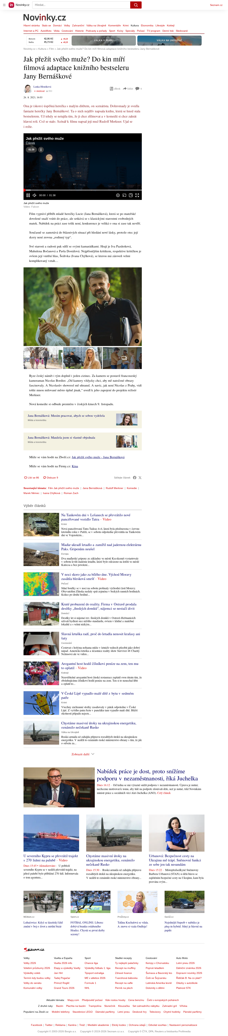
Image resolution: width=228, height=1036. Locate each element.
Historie (79, 30)
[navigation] (4, 5)
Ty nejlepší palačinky (126, 963)
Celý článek (164, 793)
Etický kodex (119, 1025)
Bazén (59, 1005)
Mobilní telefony (61, 1011)
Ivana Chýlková (51, 493)
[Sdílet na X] (140, 477)
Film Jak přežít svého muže (63, 488)
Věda (56, 30)
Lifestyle (160, 25)
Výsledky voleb (32, 973)
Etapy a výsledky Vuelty (67, 968)
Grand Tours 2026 (64, 988)
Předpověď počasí (92, 1000)
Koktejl (170, 25)
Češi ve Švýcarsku (156, 978)
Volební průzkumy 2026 (37, 968)
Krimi (126, 25)
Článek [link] (30, 143)
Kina (75, 466)
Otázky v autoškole (187, 983)
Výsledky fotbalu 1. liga (97, 968)
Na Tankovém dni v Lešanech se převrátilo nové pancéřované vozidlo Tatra (95, 517)
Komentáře (114, 25)
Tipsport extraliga (94, 973)
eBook (117, 88)
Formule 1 (90, 983)
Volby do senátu (33, 983)
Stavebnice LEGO (82, 1011)
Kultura (135, 25)
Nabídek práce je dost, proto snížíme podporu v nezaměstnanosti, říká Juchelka (147, 774)
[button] (83, 166)
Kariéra (72, 1025)
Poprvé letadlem (155, 968)
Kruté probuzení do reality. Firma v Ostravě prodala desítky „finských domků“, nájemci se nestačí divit (98, 606)
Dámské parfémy (105, 1011)
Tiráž (82, 1025)
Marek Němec (31, 493)
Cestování (67, 30)
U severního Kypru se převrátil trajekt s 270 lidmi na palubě (51, 857)
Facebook (36, 1025)
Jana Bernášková (92, 488)
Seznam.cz (216, 5)
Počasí (141, 30)
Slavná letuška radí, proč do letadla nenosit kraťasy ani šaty (100, 635)
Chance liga (91, 963)
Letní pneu (124, 1011)
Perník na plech (124, 988)
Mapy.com (73, 1000)
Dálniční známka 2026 (188, 968)
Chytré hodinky (172, 1011)
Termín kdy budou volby (37, 978)
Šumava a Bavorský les (159, 973)
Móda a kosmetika (37, 420)
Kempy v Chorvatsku (157, 963)
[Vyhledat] (136, 5)
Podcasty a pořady (96, 30)
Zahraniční (78, 25)
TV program (153, 30)
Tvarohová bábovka (126, 978)
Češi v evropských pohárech (163, 1000)
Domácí (57, 25)
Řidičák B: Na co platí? (189, 978)
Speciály (130, 30)
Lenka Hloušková (42, 86)
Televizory (155, 1011)
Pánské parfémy (192, 1011)
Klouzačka (124, 1005)
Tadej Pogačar (62, 978)
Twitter (49, 1025)
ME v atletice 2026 (95, 978)
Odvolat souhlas (157, 1025)
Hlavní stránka (32, 25)
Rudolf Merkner (114, 488)
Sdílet (130, 88)
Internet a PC (31, 30)
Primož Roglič (61, 983)
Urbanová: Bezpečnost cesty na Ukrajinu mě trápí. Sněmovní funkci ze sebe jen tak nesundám (175, 860)
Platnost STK (183, 988)
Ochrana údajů (137, 1025)
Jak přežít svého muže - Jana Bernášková (98, 457)
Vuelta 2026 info (63, 963)
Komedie (132, 488)
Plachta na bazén (76, 1005)
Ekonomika (147, 25)
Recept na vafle (124, 983)
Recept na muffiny (125, 968)
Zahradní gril (169, 1005)
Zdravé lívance (123, 973)
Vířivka (183, 1005)
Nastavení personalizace (183, 1025)
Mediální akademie (98, 1025)
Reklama (60, 1025)
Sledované (182, 30)
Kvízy (120, 30)
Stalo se (46, 25)
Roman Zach (71, 493)
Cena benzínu (136, 1000)
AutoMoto (46, 30)
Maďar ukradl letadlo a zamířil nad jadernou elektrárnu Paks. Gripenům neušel (101, 546)
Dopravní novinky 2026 (189, 973)
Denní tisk (168, 30)
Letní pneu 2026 (185, 963)
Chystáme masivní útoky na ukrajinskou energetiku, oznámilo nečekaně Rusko (98, 725)
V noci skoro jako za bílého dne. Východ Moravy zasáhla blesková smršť (96, 576)
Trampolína (95, 1005)
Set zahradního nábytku (146, 1005)
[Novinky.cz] (45, 18)
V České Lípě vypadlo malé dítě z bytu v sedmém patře (97, 695)
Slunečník (109, 1005)
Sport (112, 30)
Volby (67, 25)
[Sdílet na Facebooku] (134, 477)
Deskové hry (140, 1011)
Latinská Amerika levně (159, 983)
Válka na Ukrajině (96, 25)
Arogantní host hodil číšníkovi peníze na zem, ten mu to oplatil (99, 665)
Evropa (65, 554)
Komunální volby (33, 988)
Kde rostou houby (115, 1000)
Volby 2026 (30, 963)
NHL (87, 988)
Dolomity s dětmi (155, 988)
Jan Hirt (58, 973)
